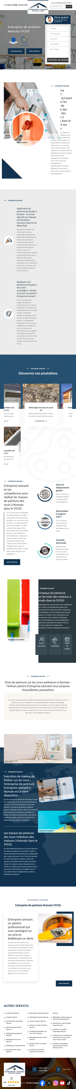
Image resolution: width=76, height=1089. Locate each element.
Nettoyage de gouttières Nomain (14, 1034)
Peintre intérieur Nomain (38, 1021)
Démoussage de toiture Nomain (13, 1028)
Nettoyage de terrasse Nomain (13, 1040)
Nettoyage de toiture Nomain (39, 1017)
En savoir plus (5, 421)
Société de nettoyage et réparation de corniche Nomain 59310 (60, 1046)
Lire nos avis (11, 1085)
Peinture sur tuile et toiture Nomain (38, 1026)
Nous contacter (34, 51)
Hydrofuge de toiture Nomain (39, 1013)
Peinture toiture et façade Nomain (38, 1044)
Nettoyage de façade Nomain (15, 1045)
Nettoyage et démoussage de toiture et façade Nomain (62, 1018)
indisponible (10, 5)
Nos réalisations (16, 51)
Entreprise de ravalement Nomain (14, 1022)
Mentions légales (32, 1083)
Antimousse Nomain (12, 1013)
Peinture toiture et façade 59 (45, 409)
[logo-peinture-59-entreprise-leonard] (38, 7)
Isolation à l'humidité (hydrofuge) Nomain (59, 1030)
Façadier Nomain (11, 1017)
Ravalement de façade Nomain (13, 1051)
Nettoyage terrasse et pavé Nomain (38, 1038)
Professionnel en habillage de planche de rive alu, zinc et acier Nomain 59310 (62, 1037)
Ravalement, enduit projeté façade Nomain (62, 1024)
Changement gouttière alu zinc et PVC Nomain (38, 1032)
